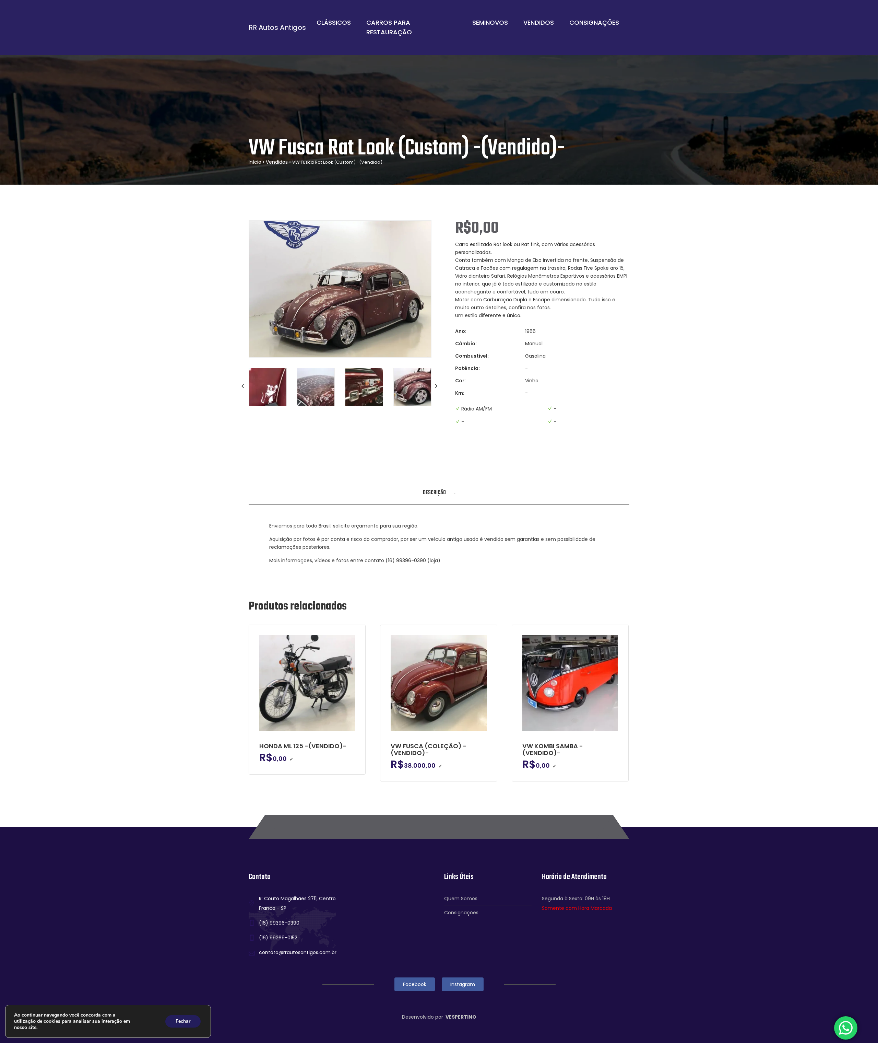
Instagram (462, 984)
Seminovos (490, 22)
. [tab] (454, 492)
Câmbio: (466, 343)
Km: (459, 393)
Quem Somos (460, 898)
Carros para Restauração (389, 27)
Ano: (460, 331)
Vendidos (538, 22)
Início (255, 162)
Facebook (414, 984)
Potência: (467, 368)
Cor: (460, 380)
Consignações (594, 22)
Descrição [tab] (434, 492)
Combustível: (472, 355)
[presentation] (243, 386)
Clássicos (334, 22)
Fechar (183, 1021)
